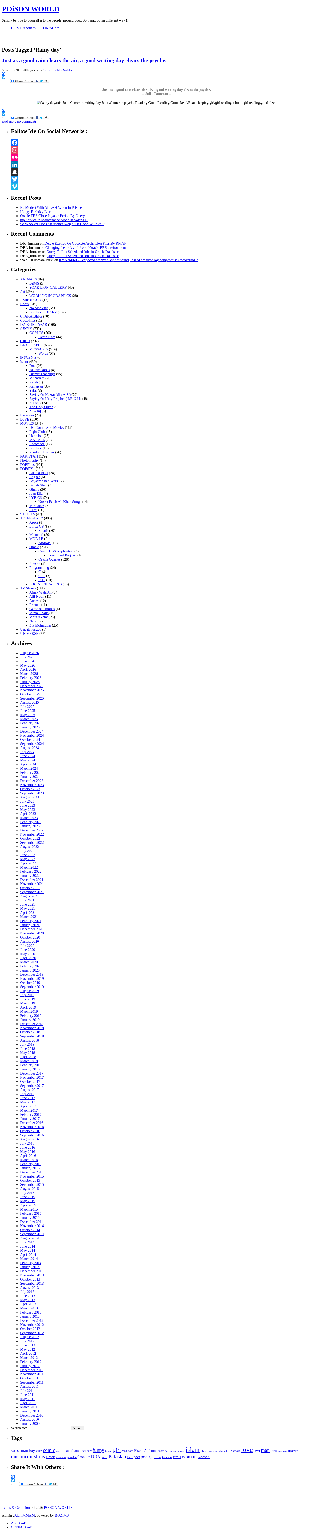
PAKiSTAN (29, 456)
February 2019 (30, 1016)
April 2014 (28, 1255)
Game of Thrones (42, 609)
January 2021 (30, 925)
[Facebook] (161, 142)
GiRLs (52, 70)
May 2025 (27, 715)
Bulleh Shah (38, 485)
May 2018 (27, 1053)
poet (137, 1457)
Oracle (34, 547)
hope (152, 1450)
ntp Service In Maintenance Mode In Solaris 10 (54, 220)
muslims (36, 1456)
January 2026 (30, 682)
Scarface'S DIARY (43, 312)
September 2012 (32, 1333)
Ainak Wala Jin (40, 592)
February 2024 (30, 772)
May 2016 (27, 1152)
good (124, 1450)
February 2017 (30, 1114)
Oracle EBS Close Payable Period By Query (52, 216)
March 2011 (29, 1407)
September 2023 (32, 793)
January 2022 (30, 875)
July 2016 (27, 1143)
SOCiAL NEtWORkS (45, 584)
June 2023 (27, 805)
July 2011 (27, 1390)
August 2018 (29, 1040)
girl (117, 1450)
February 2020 (30, 966)
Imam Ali (163, 1450)
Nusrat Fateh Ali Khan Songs (59, 502)
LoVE (24, 419)
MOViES (27, 423)
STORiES (27, 514)
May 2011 (27, 1399)
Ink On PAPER (31, 345)
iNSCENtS (28, 357)
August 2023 (29, 797)
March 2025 (29, 719)
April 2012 (28, 1353)
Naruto (34, 621)
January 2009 (30, 1423)
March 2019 (29, 1011)
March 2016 (29, 1160)
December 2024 (31, 731)
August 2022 (29, 847)
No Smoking (38, 308)
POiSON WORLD (30, 9)
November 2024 (32, 735)
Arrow (34, 601)
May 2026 (27, 665)
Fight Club (37, 432)
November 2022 (32, 834)
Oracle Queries (49, 559)
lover (257, 1450)
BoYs (24, 304)
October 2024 (30, 739)
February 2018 (30, 1065)
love (247, 1449)
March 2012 (29, 1358)
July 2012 (27, 1341)
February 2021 (30, 921)
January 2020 (30, 970)
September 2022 (32, 842)
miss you (282, 1450)
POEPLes (27, 465)
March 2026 (29, 674)
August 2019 (29, 991)
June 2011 (27, 1395)
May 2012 (27, 1349)
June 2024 (27, 756)
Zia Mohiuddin (40, 625)
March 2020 (29, 962)
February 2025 (30, 723)
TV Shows (28, 588)
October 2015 (30, 1180)
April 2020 (28, 958)
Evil (83, 1450)
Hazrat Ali (141, 1450)
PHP (41, 580)
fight (89, 1450)
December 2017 (31, 1073)
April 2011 (28, 1403)
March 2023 (29, 818)
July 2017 (27, 1094)
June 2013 (27, 1296)
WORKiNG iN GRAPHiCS (50, 296)
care (39, 1450)
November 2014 (32, 1226)
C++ (41, 576)
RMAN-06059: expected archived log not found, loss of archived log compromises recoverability (129, 260)
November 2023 (32, 785)
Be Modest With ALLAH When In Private (51, 207)
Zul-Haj (35, 411)
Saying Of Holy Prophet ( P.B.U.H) (55, 399)
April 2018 (28, 1057)
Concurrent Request (62, 555)
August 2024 (29, 748)
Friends (34, 605)
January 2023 (30, 826)
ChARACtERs (31, 316)
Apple (33, 522)
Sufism (34, 403)
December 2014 (31, 1222)
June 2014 (27, 1246)
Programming (39, 568)
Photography (29, 460)
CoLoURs (27, 320)
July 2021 (27, 900)
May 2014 (27, 1250)
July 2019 (27, 995)
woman (189, 1456)
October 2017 (30, 1081)
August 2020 (29, 941)
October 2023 (30, 789)
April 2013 (28, 1304)
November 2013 (32, 1275)
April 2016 (28, 1156)
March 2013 (29, 1308)
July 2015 (27, 1193)
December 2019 (31, 974)
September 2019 (32, 987)
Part (130, 1457)
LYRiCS (35, 497)
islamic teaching (208, 1450)
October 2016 (30, 1131)
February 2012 (30, 1362)
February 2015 (30, 1213)
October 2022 (30, 838)
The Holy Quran (41, 407)
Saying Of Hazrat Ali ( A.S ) (50, 394)
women (204, 1457)
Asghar (34, 477)
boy (32, 1450)
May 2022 (27, 859)
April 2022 (28, 863)
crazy (59, 1451)
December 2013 (31, 1271)
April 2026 (28, 669)
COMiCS (36, 333)
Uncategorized (30, 629)
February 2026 (30, 678)
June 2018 (27, 1048)
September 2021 (32, 892)
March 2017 (29, 1110)
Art (44, 70)
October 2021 (30, 888)
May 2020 (27, 954)
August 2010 (29, 1419)
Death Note (46, 337)
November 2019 (32, 978)
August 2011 (29, 1386)
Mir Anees (36, 506)
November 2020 (32, 933)
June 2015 (27, 1197)
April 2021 (28, 913)
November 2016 (32, 1127)
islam (193, 1449)
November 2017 (32, 1077)
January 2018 (30, 1069)
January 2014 (30, 1267)
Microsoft (36, 535)
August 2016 (29, 1139)
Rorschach (37, 444)
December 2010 (31, 1415)
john (220, 1450)
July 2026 (27, 657)
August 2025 (29, 702)
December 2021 (31, 880)
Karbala (235, 1450)
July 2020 (27, 945)
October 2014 (30, 1230)
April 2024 (28, 764)
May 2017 (27, 1102)
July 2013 (27, 1292)
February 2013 (30, 1312)
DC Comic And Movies (46, 427)
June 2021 (27, 904)
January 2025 (30, 727)
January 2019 (30, 1020)
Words (43, 353)
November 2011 (32, 1374)
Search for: (19, 1428)
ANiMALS (28, 279)
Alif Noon (36, 596)
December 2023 (31, 781)
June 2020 (27, 950)
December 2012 (31, 1320)
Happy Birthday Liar (35, 212)
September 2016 (32, 1135)
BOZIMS (62, 1515)
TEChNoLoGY (31, 518)
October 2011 (30, 1378)
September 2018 (32, 1036)
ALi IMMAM (24, 1515)
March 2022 (29, 867)
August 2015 (29, 1189)
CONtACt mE (21, 1527)
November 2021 (32, 884)
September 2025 (32, 698)
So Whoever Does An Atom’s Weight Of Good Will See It (62, 224)
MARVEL (37, 440)
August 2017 (29, 1090)
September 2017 (32, 1086)
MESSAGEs (64, 70)
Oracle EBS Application (56, 551)
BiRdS (34, 283)
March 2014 (29, 1259)
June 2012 (27, 1345)
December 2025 (31, 686)
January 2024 (30, 777)
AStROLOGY (30, 300)
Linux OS (36, 526)
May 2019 (27, 1003)
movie (293, 1450)
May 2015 (27, 1201)
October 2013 (30, 1279)
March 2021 (29, 917)
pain (104, 1457)
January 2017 (30, 1119)
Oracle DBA (88, 1456)
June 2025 (27, 711)
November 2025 (32, 690)
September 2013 (32, 1283)
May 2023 (27, 810)
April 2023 (28, 814)
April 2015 (28, 1205)
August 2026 (29, 653)
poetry (147, 1456)
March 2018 (29, 1061)
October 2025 (30, 694)
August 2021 (29, 896)
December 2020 (31, 929)
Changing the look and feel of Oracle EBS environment (85, 248)
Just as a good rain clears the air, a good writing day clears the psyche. (84, 60)
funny (98, 1450)
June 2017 (27, 1098)
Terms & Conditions (16, 1507)
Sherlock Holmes (41, 452)
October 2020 (30, 937)
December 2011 (31, 1370)
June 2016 (27, 1147)
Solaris (43, 530)
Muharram (36, 378)
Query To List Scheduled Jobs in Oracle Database (83, 252)
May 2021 (27, 908)
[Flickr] (161, 157)
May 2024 (27, 760)
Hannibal (36, 436)
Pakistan (117, 1456)
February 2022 (30, 871)
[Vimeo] (161, 186)
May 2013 (27, 1300)
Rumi (33, 510)
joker (227, 1450)
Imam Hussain (177, 1451)
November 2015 (32, 1176)
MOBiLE (36, 539)
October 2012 (30, 1329)
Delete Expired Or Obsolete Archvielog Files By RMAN (85, 243)
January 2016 (30, 1168)
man (265, 1450)
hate (130, 1450)
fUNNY (26, 329)
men (274, 1450)
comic (49, 1450)
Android (44, 543)
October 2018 (30, 1032)
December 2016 (31, 1123)
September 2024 (32, 744)
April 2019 (28, 1007)
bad (13, 1450)
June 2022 (27, 855)
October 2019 (30, 983)
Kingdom (27, 415)
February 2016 (30, 1164)
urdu (177, 1457)
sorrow (157, 1457)
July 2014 (27, 1242)
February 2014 (30, 1263)
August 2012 (29, 1337)
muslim (18, 1456)
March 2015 (29, 1209)
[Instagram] (161, 150)
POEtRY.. (27, 469)
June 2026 (27, 661)
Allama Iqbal (38, 473)
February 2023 (30, 822)
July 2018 (27, 1044)
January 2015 (30, 1217)
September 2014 (32, 1234)
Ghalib (34, 489)
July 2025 (27, 706)
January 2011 (29, 1411)
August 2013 (29, 1287)
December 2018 (31, 1024)
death (67, 1450)
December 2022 (31, 830)
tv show (167, 1457)
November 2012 (32, 1325)
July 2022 (27, 851)
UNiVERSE (29, 633)
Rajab (33, 382)
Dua (32, 366)
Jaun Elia (36, 493)
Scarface (35, 448)
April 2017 (28, 1106)
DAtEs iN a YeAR (33, 324)
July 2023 (27, 801)
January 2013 (30, 1316)
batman (22, 1450)
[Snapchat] (161, 172)
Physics (34, 563)
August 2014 (29, 1238)
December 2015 (31, 1172)
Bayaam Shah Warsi (44, 481)
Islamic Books (39, 370)
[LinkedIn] (161, 164)
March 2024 (29, 768)
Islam (24, 362)
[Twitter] (161, 179)
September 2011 (32, 1382)
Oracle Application (66, 1457)
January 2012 (30, 1366)
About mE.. (19, 1523)
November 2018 (32, 1028)
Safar (33, 390)
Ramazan (36, 386)
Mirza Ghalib (39, 613)
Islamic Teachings (42, 374)
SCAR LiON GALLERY (48, 287)
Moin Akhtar (38, 617)
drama (75, 1450)
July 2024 (27, 752)
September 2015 (32, 1184)
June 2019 (27, 999)
